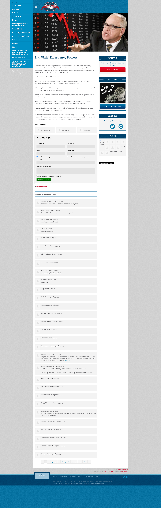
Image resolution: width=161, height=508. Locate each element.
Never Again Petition (21, 32)
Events (15, 43)
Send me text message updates (79, 157)
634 (80, 462)
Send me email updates (46, 157)
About (14, 2)
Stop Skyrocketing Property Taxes (20, 24)
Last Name (70, 143)
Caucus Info (17, 40)
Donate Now (112, 70)
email (126, 469)
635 (85, 462)
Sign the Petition (112, 106)
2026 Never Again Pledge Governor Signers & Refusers (20, 52)
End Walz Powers (41, 186)
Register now (23, 73)
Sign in (14, 71)
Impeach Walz (18, 58)
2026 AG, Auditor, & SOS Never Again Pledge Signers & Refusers (20, 63)
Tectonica (124, 471)
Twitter (121, 469)
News (14, 20)
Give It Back (17, 29)
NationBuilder (109, 471)
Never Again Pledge (20, 36)
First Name (40, 143)
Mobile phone (71, 150)
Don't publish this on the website (49, 176)
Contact (15, 9)
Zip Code (39, 159)
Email (39, 150)
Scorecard (16, 16)
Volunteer (16, 5)
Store (14, 47)
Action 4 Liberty (42, 476)
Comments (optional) (44, 166)
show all (67, 360)
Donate (15, 13)
